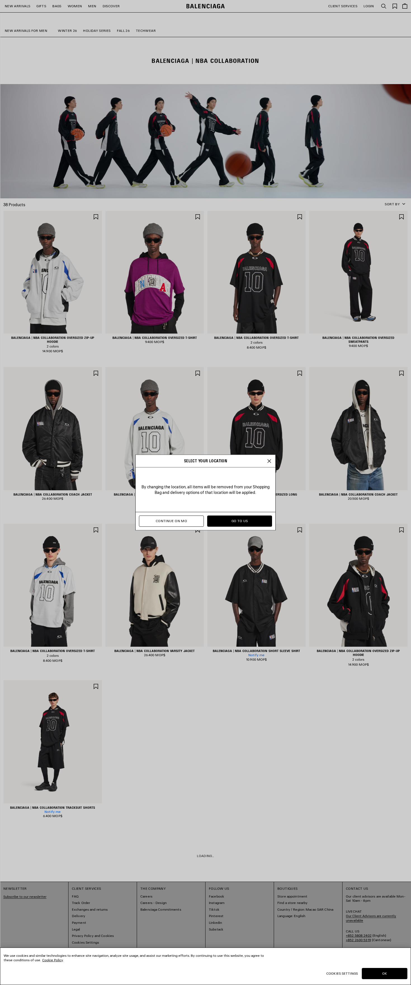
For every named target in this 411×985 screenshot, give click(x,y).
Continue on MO (171, 521)
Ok (384, 973)
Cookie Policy (52, 960)
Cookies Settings (342, 973)
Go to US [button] (240, 521)
